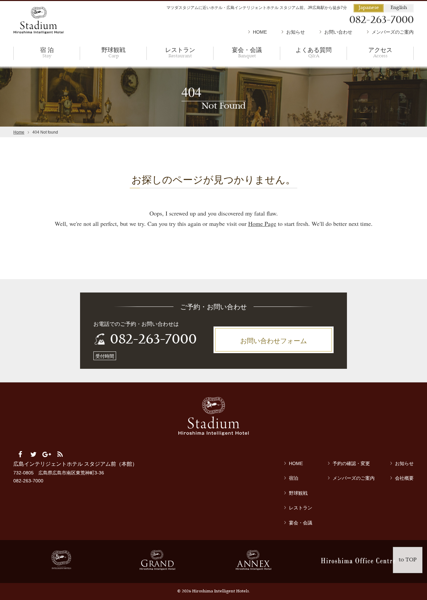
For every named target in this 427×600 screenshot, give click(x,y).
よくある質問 (314, 52)
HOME (260, 32)
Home (18, 132)
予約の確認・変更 (351, 463)
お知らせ (295, 32)
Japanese (369, 7)
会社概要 (404, 478)
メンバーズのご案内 (393, 32)
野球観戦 (113, 52)
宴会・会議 (247, 52)
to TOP (408, 560)
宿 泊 (47, 52)
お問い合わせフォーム (273, 340)
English (399, 7)
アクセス (380, 52)
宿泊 (293, 478)
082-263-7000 (153, 340)
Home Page (262, 224)
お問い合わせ (338, 32)
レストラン (180, 52)
